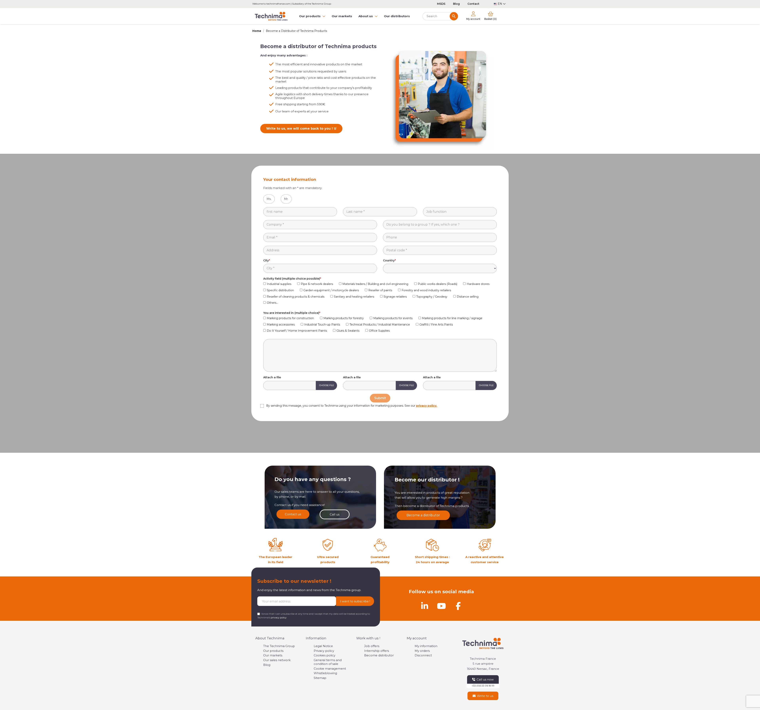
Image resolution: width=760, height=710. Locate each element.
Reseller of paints (380, 290)
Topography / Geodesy (431, 296)
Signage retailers (395, 296)
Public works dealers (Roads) (437, 284)
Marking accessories (281, 324)
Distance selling (468, 296)
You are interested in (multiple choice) (291, 313)
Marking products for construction (290, 318)
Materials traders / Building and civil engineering (375, 284)
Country (389, 260)
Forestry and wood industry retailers (426, 290)
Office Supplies (379, 330)
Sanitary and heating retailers (354, 296)
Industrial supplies (279, 284)
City (266, 260)
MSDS (441, 4)
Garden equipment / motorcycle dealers (331, 290)
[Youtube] (441, 606)
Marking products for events (392, 318)
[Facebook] (458, 606)
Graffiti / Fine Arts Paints (436, 324)
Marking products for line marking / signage (452, 318)
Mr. (286, 199)
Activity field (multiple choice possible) (291, 278)
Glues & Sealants (347, 330)
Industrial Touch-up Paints (322, 324)
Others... (272, 303)
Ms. (269, 199)
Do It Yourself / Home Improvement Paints (297, 330)
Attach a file (272, 377)
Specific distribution (280, 290)
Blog (456, 4)
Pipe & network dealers (317, 284)
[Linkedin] (424, 606)
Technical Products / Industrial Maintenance (380, 324)
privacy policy (279, 617)
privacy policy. (426, 405)
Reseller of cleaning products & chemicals (295, 296)
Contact (473, 4)
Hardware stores (478, 284)
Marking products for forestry (343, 318)
